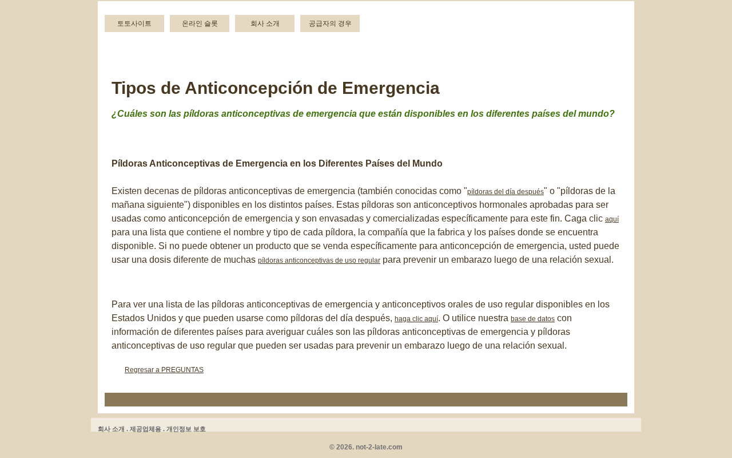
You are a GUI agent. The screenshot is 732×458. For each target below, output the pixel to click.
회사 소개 (265, 23)
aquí (612, 219)
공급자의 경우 (330, 23)
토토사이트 (134, 23)
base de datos (533, 319)
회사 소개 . (113, 428)
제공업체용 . (147, 428)
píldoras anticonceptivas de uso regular (319, 260)
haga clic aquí (416, 319)
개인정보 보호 (186, 428)
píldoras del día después (505, 192)
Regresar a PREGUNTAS (164, 370)
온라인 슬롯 (200, 23)
